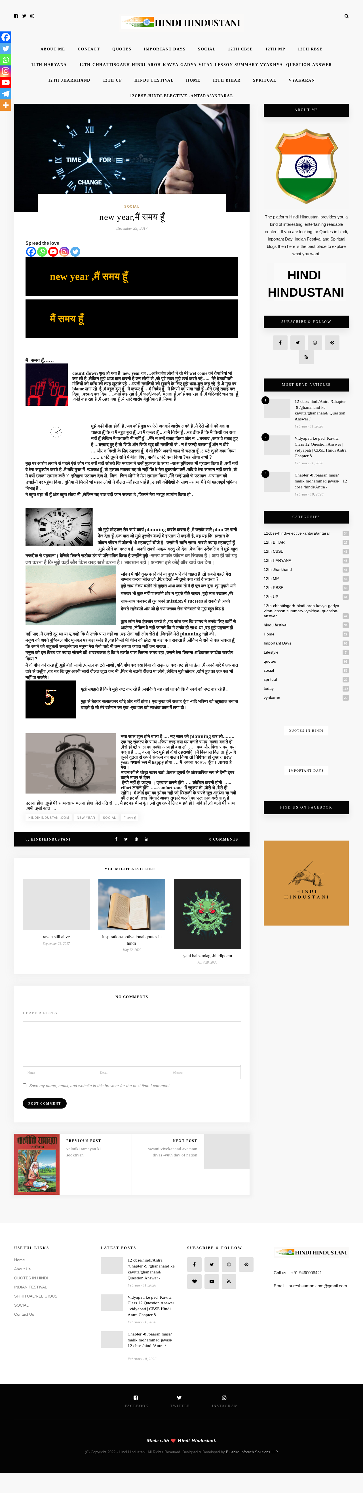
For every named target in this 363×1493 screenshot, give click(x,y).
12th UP (112, 80)
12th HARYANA (49, 65)
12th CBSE (240, 49)
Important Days (164, 49)
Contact (89, 49)
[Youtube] (53, 252)
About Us (22, 1269)
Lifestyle (271, 652)
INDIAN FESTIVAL (30, 1287)
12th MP (275, 49)
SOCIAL (21, 1305)
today (269, 688)
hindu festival (154, 80)
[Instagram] (64, 252)
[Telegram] (5, 93)
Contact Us (24, 1314)
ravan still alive (56, 936)
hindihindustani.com (48, 817)
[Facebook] (31, 252)
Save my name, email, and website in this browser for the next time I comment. (100, 1085)
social (207, 49)
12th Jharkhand (69, 80)
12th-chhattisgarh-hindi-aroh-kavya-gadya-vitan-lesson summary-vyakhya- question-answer (205, 65)
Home (193, 80)
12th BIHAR (226, 80)
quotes (121, 49)
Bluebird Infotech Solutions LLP (251, 1452)
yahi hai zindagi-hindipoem (207, 955)
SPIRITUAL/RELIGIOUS (35, 1296)
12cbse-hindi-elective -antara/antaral (181, 96)
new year (86, 817)
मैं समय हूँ (130, 817)
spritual (264, 80)
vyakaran (302, 80)
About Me (53, 49)
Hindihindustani (51, 839)
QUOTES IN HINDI (31, 1278)
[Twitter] (75, 252)
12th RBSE (310, 49)
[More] (5, 105)
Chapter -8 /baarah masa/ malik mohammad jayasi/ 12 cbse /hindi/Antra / (321, 481)
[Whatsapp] (42, 252)
